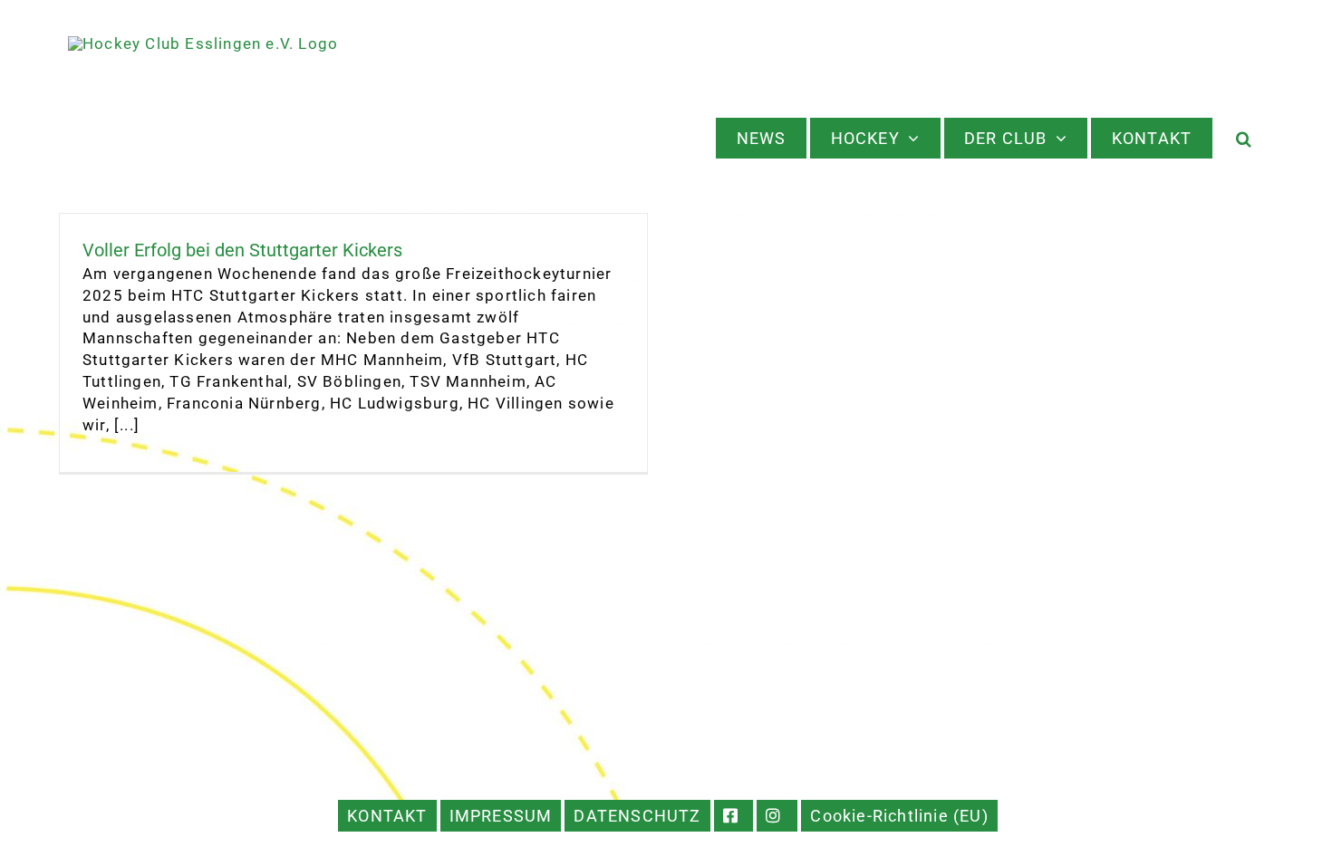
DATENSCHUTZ (637, 815)
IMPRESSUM (501, 815)
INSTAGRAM (777, 816)
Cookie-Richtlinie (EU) (899, 815)
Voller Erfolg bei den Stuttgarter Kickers (242, 250)
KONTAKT (387, 815)
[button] (1244, 138)
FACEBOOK (734, 816)
